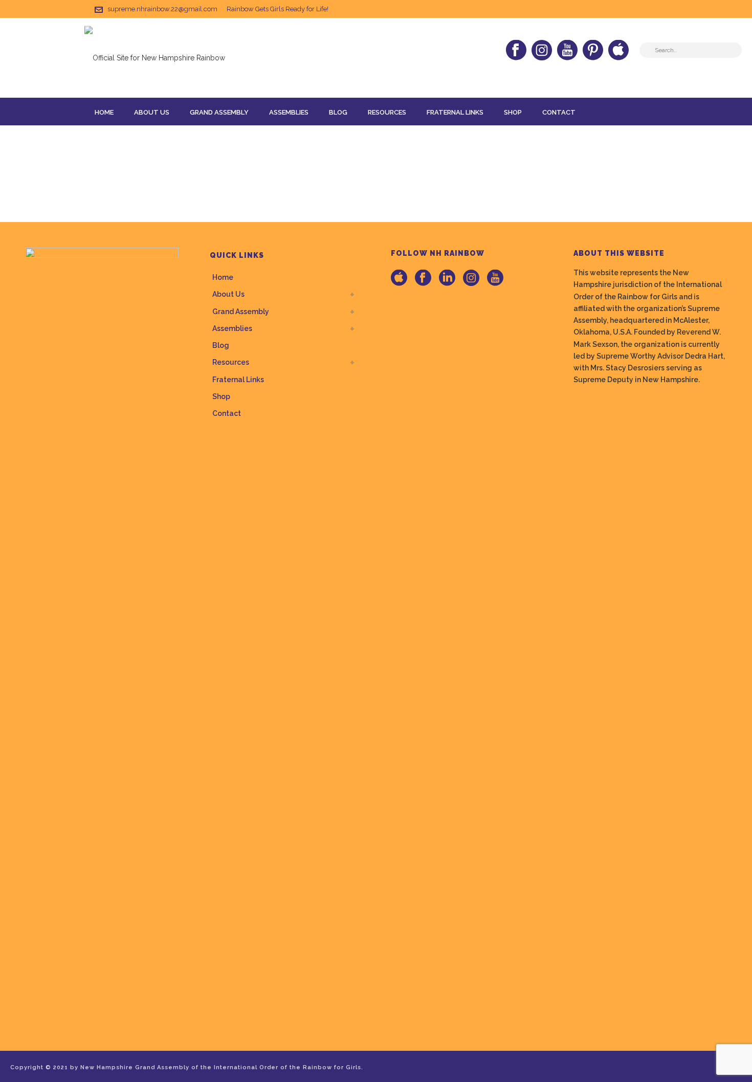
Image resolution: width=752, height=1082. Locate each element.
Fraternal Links (455, 112)
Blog (338, 112)
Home (104, 112)
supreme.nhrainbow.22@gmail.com (162, 9)
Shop (513, 112)
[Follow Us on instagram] (471, 278)
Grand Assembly (219, 112)
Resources (387, 112)
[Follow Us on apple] (399, 278)
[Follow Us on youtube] (495, 278)
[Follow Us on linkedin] (447, 278)
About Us (151, 112)
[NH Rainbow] (154, 58)
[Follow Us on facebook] (423, 278)
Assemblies (288, 112)
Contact (559, 112)
